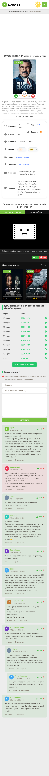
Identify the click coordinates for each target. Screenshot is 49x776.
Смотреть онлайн (12, 212)
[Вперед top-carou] (45, 265)
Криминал (19, 157)
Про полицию (24, 164)
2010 (38, 125)
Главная (11, 11)
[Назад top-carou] (41, 265)
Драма (26, 157)
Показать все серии (24, 364)
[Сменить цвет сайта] (38, 4)
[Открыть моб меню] (44, 4)
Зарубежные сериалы (22, 11)
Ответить (9, 460)
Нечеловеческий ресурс (13, 289)
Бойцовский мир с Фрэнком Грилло (36, 289)
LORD (14, 4)
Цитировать (20, 460)
